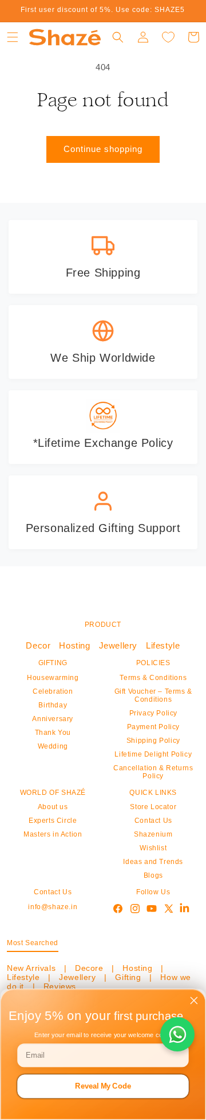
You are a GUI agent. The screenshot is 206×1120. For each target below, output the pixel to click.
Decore (89, 968)
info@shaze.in (52, 907)
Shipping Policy (153, 741)
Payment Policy (153, 727)
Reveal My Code (103, 1086)
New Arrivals (32, 968)
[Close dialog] (194, 1001)
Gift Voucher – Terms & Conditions (153, 695)
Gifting (128, 977)
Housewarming (52, 678)
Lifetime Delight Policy (153, 754)
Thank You (53, 733)
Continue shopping (103, 149)
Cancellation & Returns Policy (153, 772)
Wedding (53, 746)
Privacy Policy (153, 713)
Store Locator (153, 807)
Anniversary (52, 719)
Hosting (74, 645)
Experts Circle (53, 821)
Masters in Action (52, 834)
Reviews (58, 986)
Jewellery (118, 645)
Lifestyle (163, 645)
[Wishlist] (168, 37)
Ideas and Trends (153, 862)
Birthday (52, 705)
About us (53, 807)
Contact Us (153, 821)
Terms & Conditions (153, 678)
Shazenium (153, 834)
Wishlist (153, 848)
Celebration (53, 691)
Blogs (153, 875)
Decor (38, 645)
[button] (12, 37)
